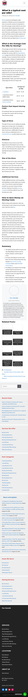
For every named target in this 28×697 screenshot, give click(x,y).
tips (14, 207)
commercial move (6, 134)
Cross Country (6, 102)
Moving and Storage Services (9, 439)
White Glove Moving (7, 449)
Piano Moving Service (7, 437)
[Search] (19, 386)
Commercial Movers (7, 460)
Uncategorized (7, 370)
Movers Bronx (5, 432)
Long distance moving (7, 468)
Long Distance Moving (7, 444)
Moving (4, 20)
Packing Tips (5, 485)
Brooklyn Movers (6, 567)
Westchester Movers (7, 572)
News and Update (10, 497)
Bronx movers (13, 261)
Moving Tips (5, 480)
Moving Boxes (5, 475)
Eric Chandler (14, 298)
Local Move (6, 91)
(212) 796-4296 (10, 685)
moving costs (22, 38)
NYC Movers (5, 565)
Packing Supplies (6, 482)
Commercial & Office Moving (9, 447)
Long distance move (7, 465)
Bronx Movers (5, 562)
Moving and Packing (7, 470)
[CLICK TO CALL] (25, 694)
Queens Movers (6, 570)
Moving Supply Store (7, 435)
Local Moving (5, 442)
